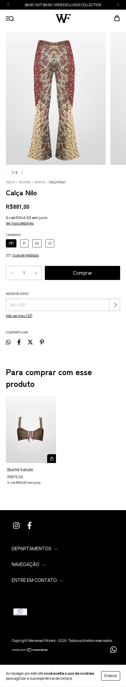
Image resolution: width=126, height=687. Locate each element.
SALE (85, 4)
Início (10, 182)
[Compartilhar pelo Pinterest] (42, 342)
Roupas (24, 182)
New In (39, 182)
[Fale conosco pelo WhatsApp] (113, 649)
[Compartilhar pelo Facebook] (19, 342)
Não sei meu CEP (19, 315)
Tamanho (13, 235)
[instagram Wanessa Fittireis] (16, 526)
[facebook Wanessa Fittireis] (29, 526)
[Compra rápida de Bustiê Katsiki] (51, 458)
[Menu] (10, 18)
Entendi (110, 675)
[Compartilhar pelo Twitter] (30, 342)
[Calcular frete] (115, 305)
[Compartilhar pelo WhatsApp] (8, 342)
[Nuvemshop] (30, 650)
